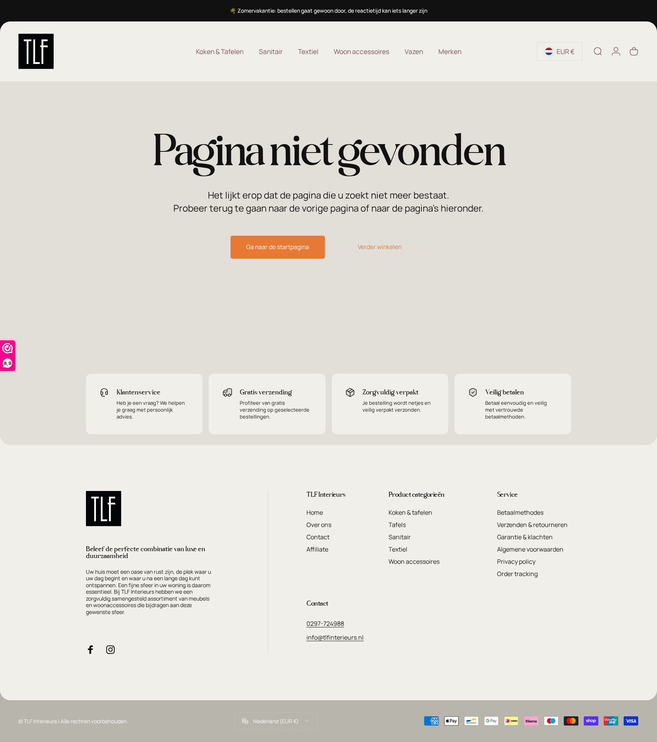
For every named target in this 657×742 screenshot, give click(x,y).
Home (314, 512)
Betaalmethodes (520, 512)
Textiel (398, 549)
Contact (317, 537)
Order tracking (517, 574)
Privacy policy (516, 561)
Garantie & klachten (525, 537)
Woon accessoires (414, 561)
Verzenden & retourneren (532, 525)
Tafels (397, 525)
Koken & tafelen (410, 512)
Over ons (318, 525)
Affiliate (317, 549)
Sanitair (400, 537)
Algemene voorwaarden (530, 549)
